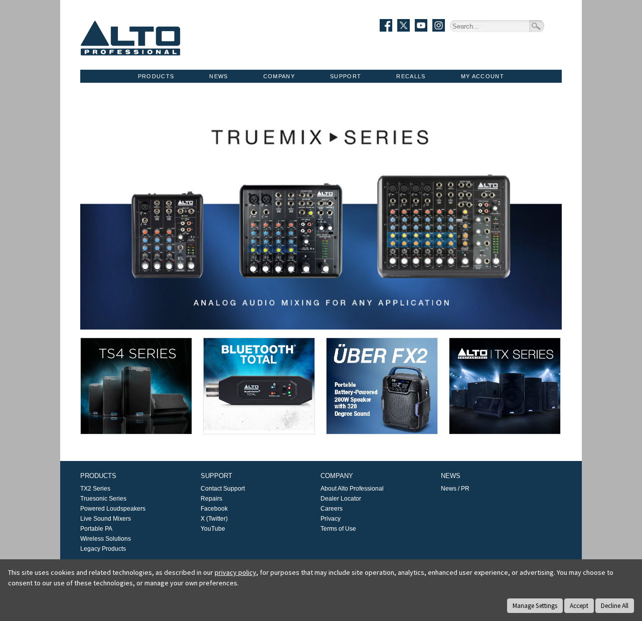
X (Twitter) (214, 518)
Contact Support (223, 488)
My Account (482, 76)
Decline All (614, 605)
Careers (331, 508)
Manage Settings (535, 605)
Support (345, 76)
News (218, 76)
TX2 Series (95, 488)
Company (279, 76)
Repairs (211, 498)
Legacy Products (103, 548)
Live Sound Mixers (105, 518)
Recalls (410, 76)
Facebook (214, 508)
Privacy (330, 518)
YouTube (213, 528)
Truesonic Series (103, 498)
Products (156, 76)
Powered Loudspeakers (112, 508)
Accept (579, 605)
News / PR (455, 488)
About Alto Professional (352, 488)
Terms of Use (338, 528)
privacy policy (235, 572)
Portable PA (96, 528)
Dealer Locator (340, 498)
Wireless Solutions (105, 538)
